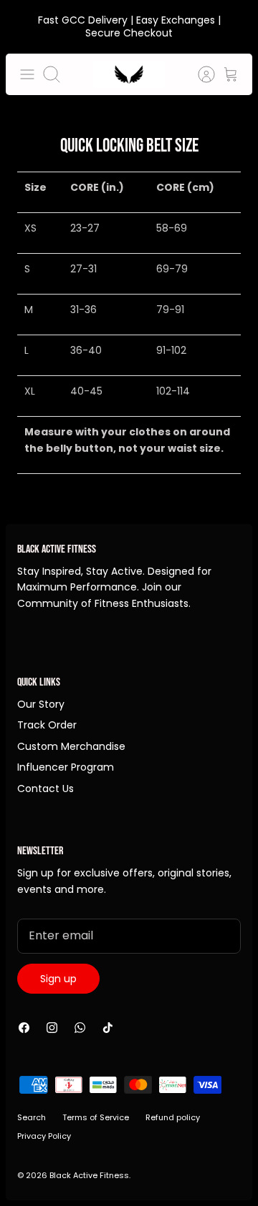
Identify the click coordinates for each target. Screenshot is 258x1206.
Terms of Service (95, 1117)
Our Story (40, 704)
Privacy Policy (44, 1136)
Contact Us (45, 788)
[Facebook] (24, 1027)
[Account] (199, 74)
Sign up (58, 979)
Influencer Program (65, 767)
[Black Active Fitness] (129, 74)
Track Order (47, 725)
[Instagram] (52, 1027)
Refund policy (172, 1117)
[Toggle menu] (27, 74)
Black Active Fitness (89, 1175)
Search (31, 1117)
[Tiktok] (108, 1027)
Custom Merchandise (71, 746)
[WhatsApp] (80, 1027)
